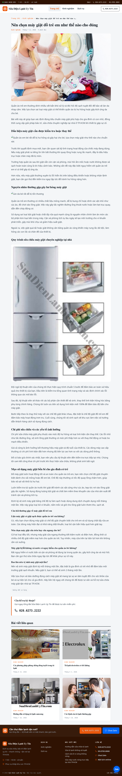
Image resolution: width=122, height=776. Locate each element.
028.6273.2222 (100, 2)
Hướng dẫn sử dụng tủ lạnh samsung (28, 713)
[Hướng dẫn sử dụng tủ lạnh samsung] (35, 693)
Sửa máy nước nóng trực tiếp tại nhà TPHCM (77, 761)
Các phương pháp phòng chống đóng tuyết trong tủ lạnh (33, 667)
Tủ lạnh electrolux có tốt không (77, 665)
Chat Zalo (112, 730)
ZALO (88, 2)
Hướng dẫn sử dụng (20, 590)
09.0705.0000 (114, 2)
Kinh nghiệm (68, 8)
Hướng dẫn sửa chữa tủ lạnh (77, 747)
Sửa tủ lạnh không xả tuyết (76, 750)
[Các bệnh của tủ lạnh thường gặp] (87, 693)
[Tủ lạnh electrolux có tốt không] (87, 644)
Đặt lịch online (104, 759)
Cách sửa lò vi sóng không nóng (75, 755)
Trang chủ (54, 8)
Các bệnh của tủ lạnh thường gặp (77, 713)
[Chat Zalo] (116, 769)
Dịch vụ (80, 8)
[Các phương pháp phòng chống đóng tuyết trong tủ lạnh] (35, 644)
